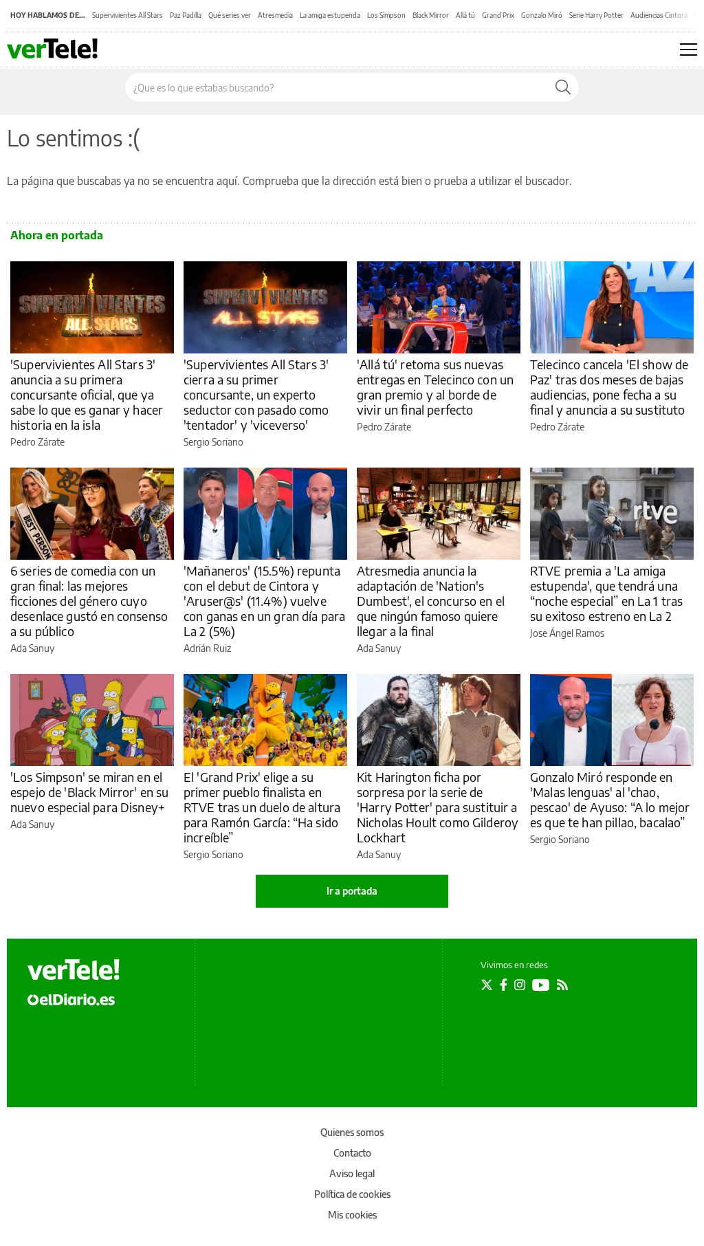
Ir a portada (352, 891)
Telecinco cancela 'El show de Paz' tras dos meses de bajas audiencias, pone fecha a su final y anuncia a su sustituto (609, 386)
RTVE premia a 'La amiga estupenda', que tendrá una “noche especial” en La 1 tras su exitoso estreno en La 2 (606, 593)
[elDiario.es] (71, 998)
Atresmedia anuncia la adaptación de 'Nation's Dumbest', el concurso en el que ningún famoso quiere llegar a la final (431, 600)
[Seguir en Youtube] (541, 985)
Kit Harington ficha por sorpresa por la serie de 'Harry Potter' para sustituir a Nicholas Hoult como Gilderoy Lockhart (437, 807)
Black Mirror (430, 15)
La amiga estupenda (330, 15)
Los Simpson (386, 15)
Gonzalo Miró (541, 15)
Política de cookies (352, 1194)
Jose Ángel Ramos (567, 633)
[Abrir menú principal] (688, 49)
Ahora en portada (56, 235)
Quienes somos (352, 1132)
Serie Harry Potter (596, 15)
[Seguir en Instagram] (519, 985)
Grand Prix (498, 15)
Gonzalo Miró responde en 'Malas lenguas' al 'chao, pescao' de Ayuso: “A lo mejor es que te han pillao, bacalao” (610, 799)
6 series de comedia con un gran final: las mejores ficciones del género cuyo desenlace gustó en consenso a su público (89, 600)
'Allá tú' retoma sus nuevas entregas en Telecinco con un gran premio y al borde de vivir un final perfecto (435, 386)
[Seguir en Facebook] (503, 985)
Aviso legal (352, 1173)
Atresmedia (275, 15)
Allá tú (465, 15)
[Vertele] (74, 969)
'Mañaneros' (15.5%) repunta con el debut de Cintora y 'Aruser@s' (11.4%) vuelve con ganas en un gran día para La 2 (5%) (264, 600)
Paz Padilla (185, 15)
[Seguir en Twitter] (487, 985)
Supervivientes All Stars (127, 15)
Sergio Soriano (213, 442)
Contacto (352, 1153)
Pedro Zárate (37, 442)
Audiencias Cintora (659, 15)
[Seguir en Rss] (562, 985)
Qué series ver (229, 15)
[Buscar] (563, 87)
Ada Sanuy (32, 648)
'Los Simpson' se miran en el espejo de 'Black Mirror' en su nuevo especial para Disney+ (89, 792)
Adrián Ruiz (207, 648)
